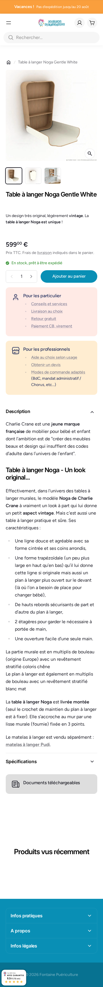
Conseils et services (49, 304)
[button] (51, 412)
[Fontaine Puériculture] (51, 23)
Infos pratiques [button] (26, 915)
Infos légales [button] (24, 946)
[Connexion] (79, 23)
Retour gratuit (43, 318)
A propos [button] (20, 931)
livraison (44, 252)
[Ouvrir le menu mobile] (8, 22)
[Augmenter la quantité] (31, 276)
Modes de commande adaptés (58, 372)
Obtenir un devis (46, 364)
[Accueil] (8, 62)
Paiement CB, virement (51, 326)
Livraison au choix (47, 311)
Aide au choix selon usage (54, 357)
